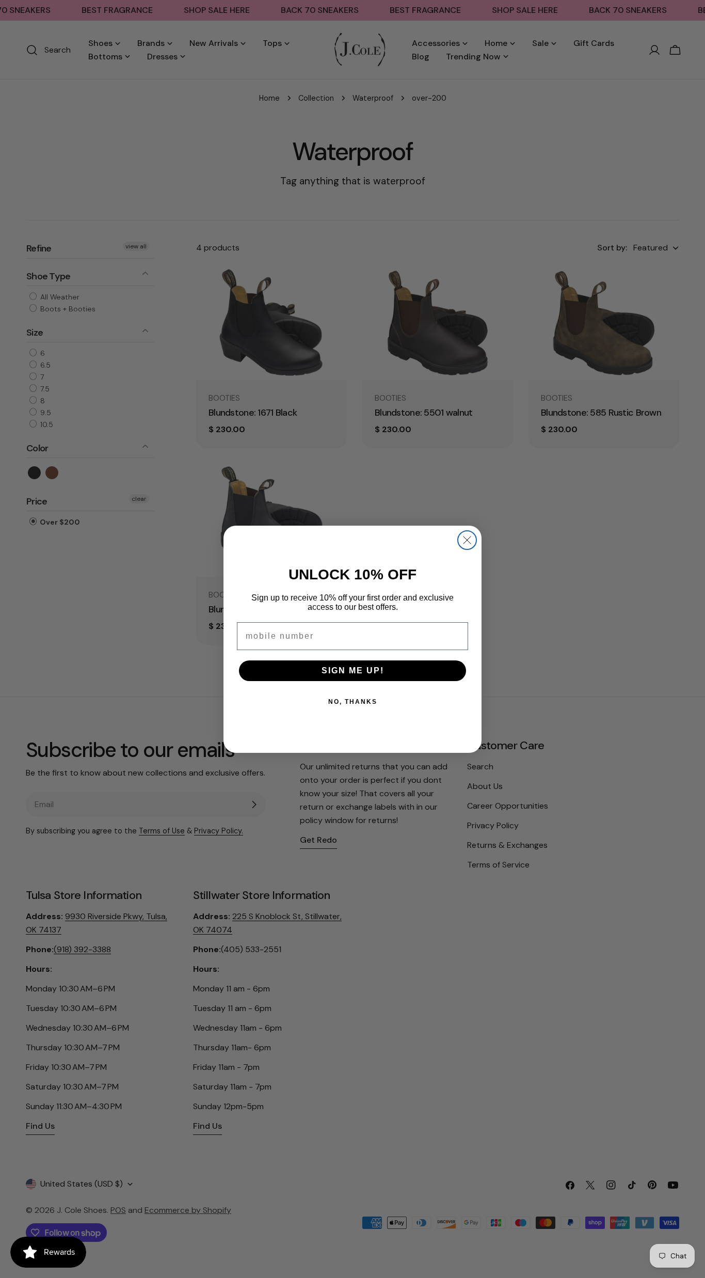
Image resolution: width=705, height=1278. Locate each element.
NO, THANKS (352, 701)
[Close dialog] (467, 540)
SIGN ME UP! (353, 670)
